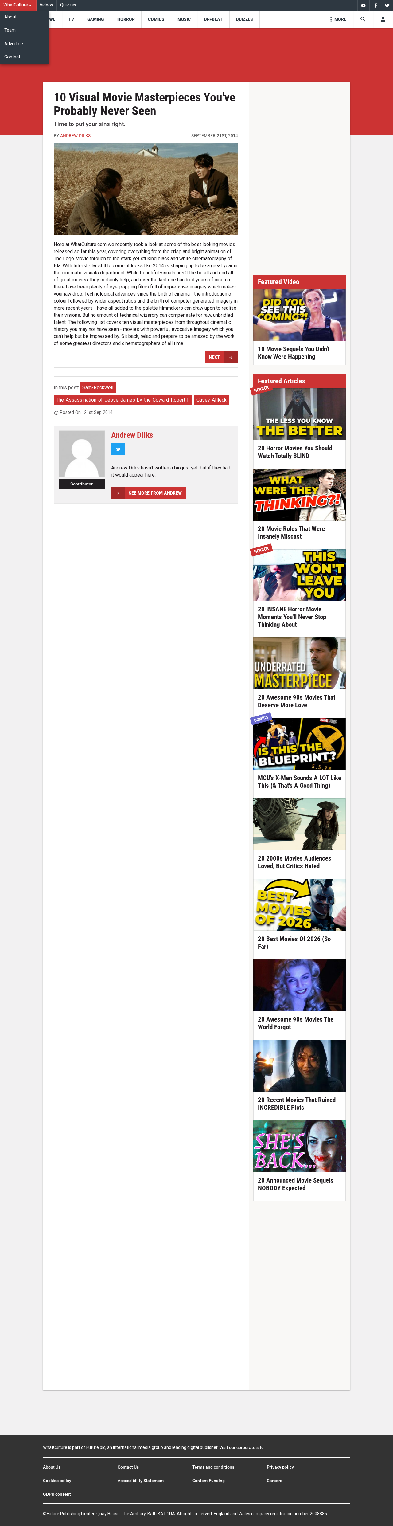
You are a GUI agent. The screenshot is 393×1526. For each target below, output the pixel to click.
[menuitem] (18, 5)
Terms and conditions (213, 1467)
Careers (274, 1480)
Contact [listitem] (12, 57)
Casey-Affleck (211, 400)
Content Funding (208, 1480)
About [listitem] (10, 17)
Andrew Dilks (75, 136)
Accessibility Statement (141, 1480)
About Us (51, 1467)
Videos (46, 5)
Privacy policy (280, 1467)
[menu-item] (50, 19)
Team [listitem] (10, 30)
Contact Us (128, 1467)
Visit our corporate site (241, 1447)
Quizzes (68, 5)
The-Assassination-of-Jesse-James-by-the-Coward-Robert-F (123, 400)
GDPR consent (57, 1494)
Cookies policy (57, 1480)
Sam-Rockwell (97, 387)
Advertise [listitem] (13, 43)
